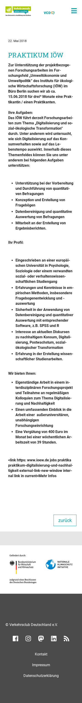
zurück (65, 520)
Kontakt (41, 654)
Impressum (41, 665)
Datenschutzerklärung (41, 676)
